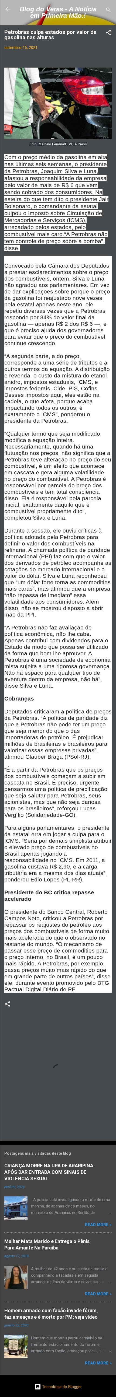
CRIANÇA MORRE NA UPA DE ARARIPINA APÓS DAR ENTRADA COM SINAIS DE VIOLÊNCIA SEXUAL (48, 1172)
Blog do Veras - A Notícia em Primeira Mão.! (58, 12)
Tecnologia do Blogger (61, 1386)
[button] (108, 33)
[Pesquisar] (108, 11)
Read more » (98, 1224)
